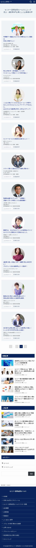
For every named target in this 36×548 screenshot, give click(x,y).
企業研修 (6, 512)
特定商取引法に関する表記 (11, 535)
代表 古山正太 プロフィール (11, 500)
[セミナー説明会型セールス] (6, 2)
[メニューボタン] (34, 2)
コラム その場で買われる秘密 (12, 523)
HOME (5, 496)
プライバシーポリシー (10, 531)
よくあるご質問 (8, 520)
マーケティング (8, 467)
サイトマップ (7, 539)
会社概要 (6, 508)
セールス (6, 463)
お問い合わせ (7, 527)
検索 (31, 474)
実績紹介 (6, 516)
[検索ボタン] (31, 2)
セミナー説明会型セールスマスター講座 (15, 504)
